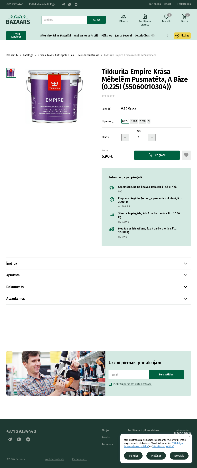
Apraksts (13, 275)
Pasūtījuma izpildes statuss (143, 430)
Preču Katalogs (16, 35)
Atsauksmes (15, 299)
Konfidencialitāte (54, 459)
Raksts (105, 437)
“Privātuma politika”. (163, 446)
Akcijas (185, 35)
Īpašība (11, 263)
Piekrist (133, 455)
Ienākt (167, 4)
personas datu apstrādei (137, 384)
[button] (167, 35)
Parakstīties (166, 374)
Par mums (155, 4)
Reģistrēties (184, 4)
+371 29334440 (14, 4)
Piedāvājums (79, 459)
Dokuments (15, 287)
